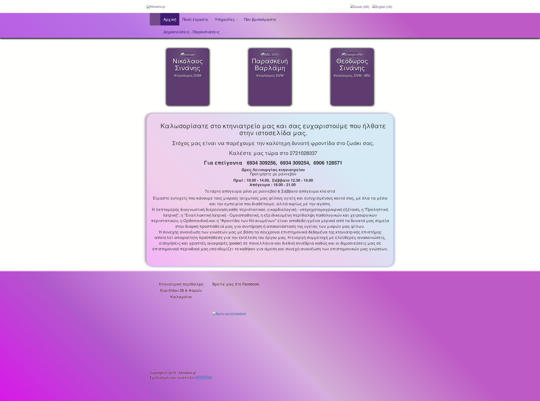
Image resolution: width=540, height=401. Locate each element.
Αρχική (169, 19)
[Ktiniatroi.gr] (156, 6)
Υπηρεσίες (225, 19)
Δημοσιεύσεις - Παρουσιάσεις (191, 31)
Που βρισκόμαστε (260, 19)
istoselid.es (204, 377)
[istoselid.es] (197, 372)
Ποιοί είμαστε (195, 19)
